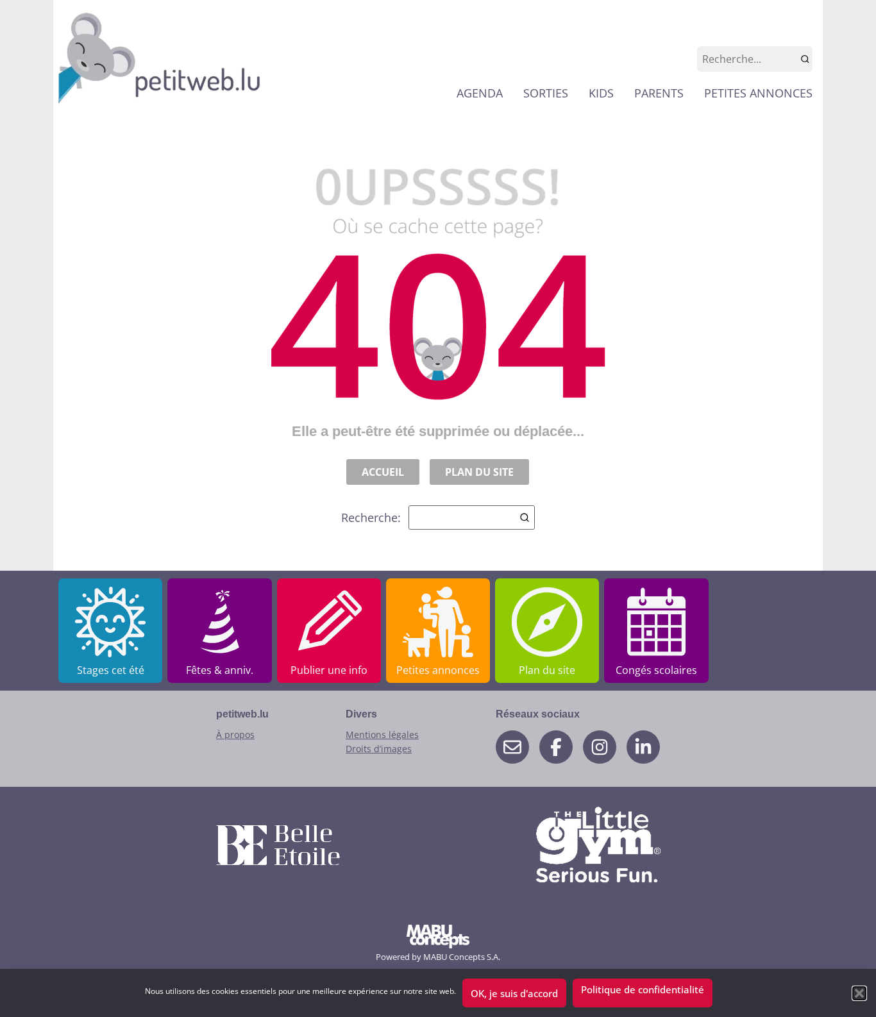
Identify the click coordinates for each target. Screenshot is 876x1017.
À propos (235, 734)
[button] (859, 993)
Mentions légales (382, 734)
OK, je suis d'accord (514, 993)
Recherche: (371, 517)
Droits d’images (379, 749)
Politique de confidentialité (642, 989)
